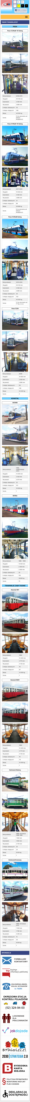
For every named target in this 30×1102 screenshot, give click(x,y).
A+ (18, 2)
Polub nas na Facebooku (21, 10)
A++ (23, 2)
